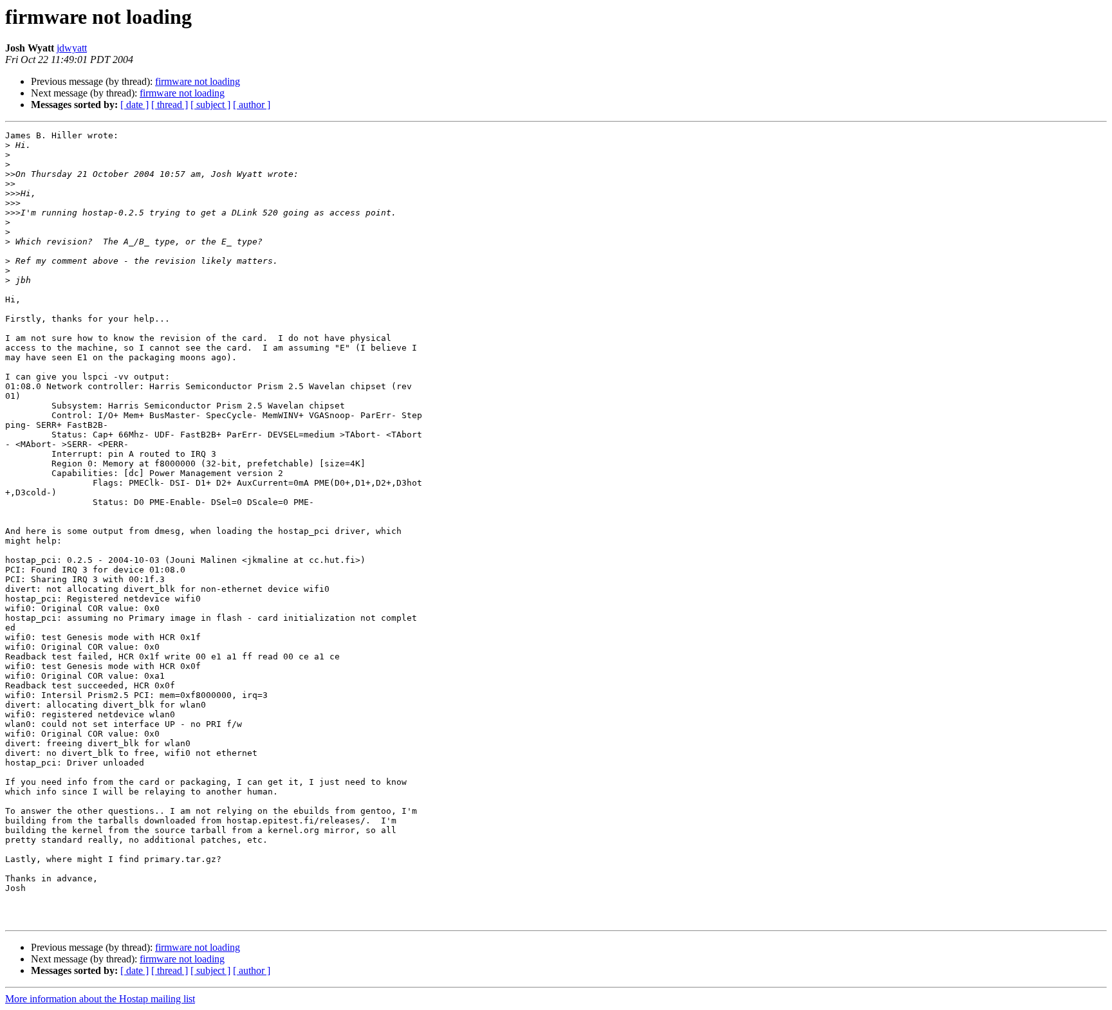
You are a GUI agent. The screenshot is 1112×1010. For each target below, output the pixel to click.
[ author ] (251, 104)
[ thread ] (169, 104)
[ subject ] (210, 104)
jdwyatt (72, 47)
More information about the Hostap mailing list (100, 998)
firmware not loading (197, 81)
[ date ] (134, 104)
